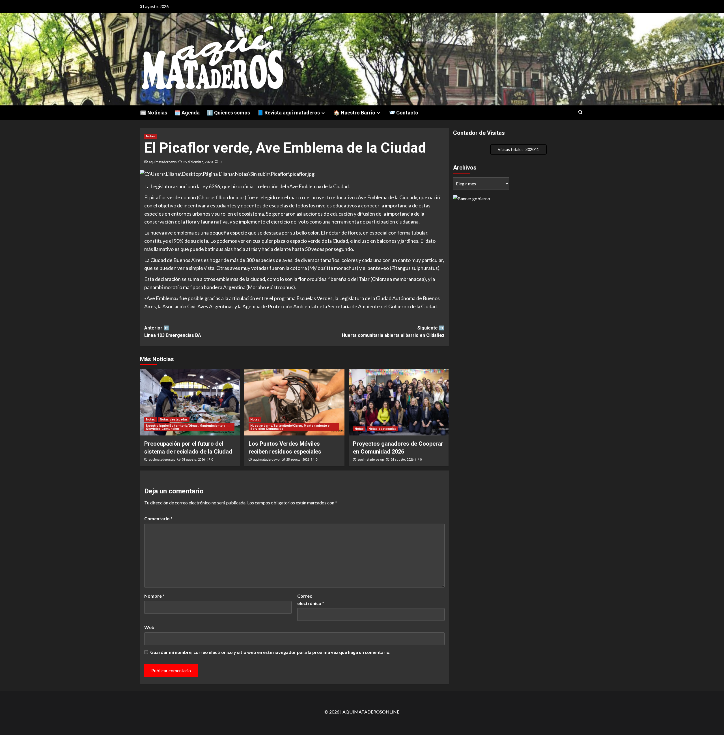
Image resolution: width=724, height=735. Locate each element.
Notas (150, 136)
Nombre (154, 596)
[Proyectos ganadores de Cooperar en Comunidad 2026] (399, 402)
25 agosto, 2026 (297, 459)
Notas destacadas (174, 419)
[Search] (580, 112)
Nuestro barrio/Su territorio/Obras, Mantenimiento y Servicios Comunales (185, 427)
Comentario (158, 518)
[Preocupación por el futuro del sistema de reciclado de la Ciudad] (190, 402)
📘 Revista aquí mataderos (288, 113)
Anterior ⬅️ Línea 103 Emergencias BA (172, 331)
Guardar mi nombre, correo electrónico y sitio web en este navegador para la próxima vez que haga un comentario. (270, 652)
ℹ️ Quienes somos (228, 113)
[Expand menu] (323, 112)
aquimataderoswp (162, 162)
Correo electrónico (310, 599)
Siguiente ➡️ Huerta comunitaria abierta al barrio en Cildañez (393, 331)
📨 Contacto (403, 113)
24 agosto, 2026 (402, 459)
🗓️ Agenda (187, 113)
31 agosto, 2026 (193, 459)
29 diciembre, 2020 (198, 162)
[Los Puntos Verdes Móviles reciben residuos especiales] (294, 402)
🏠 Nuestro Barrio (354, 113)
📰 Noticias (153, 113)
